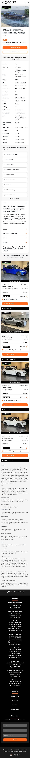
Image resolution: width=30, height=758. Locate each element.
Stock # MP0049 (5, 385)
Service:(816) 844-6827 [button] (16, 655)
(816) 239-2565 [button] (16, 685)
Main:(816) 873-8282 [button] (16, 626)
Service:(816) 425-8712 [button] (16, 628)
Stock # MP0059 (5, 284)
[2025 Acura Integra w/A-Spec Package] (15, 322)
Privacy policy (15, 705)
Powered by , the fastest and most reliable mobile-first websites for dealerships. (15, 750)
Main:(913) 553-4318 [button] (16, 640)
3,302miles (25, 339)
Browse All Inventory (15, 47)
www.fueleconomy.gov (11, 494)
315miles (25, 389)
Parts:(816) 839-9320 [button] (16, 630)
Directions (15, 700)
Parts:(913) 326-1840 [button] (16, 644)
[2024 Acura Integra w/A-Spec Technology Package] (15, 271)
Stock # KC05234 (6, 335)
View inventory (15, 696)
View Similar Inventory (15, 52)
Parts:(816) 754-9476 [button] (16, 657)
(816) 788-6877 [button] (16, 667)
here (25, 551)
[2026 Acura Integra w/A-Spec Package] (15, 372)
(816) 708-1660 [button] (16, 608)
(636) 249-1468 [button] (16, 676)
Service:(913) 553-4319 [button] (16, 642)
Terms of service (15, 709)
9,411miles (25, 288)
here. (15, 553)
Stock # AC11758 (6, 436)
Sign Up (15, 739)
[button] (25, 2)
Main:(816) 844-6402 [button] (16, 653)
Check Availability (10, 303)
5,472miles (25, 440)
